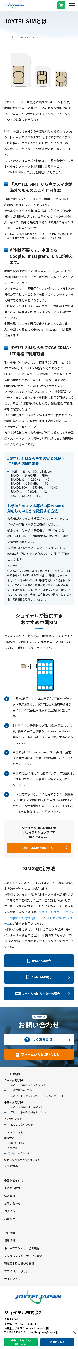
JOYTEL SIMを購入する (38, 848)
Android (12, 1148)
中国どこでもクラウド (20, 1124)
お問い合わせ (12, 1203)
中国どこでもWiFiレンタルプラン (27, 1085)
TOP (6, 37)
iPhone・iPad (16, 1142)
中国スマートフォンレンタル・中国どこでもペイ (36, 1095)
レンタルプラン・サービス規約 (23, 1256)
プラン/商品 (11, 1166)
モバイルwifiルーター (20, 1153)
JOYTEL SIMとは (14, 1132)
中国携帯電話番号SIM (20, 1090)
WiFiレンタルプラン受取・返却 (22, 1160)
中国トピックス (13, 1180)
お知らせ (9, 1219)
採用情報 (9, 1240)
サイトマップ (12, 1279)
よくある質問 (12, 1188)
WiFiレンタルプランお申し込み (20, 1342)
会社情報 (9, 1233)
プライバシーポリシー (17, 1271)
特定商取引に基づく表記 (19, 1263)
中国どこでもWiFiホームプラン (25, 1107)
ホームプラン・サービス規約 (21, 1248)
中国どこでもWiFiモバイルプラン (27, 1112)
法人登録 (9, 1196)
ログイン (9, 1211)
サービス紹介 (17, 37)
